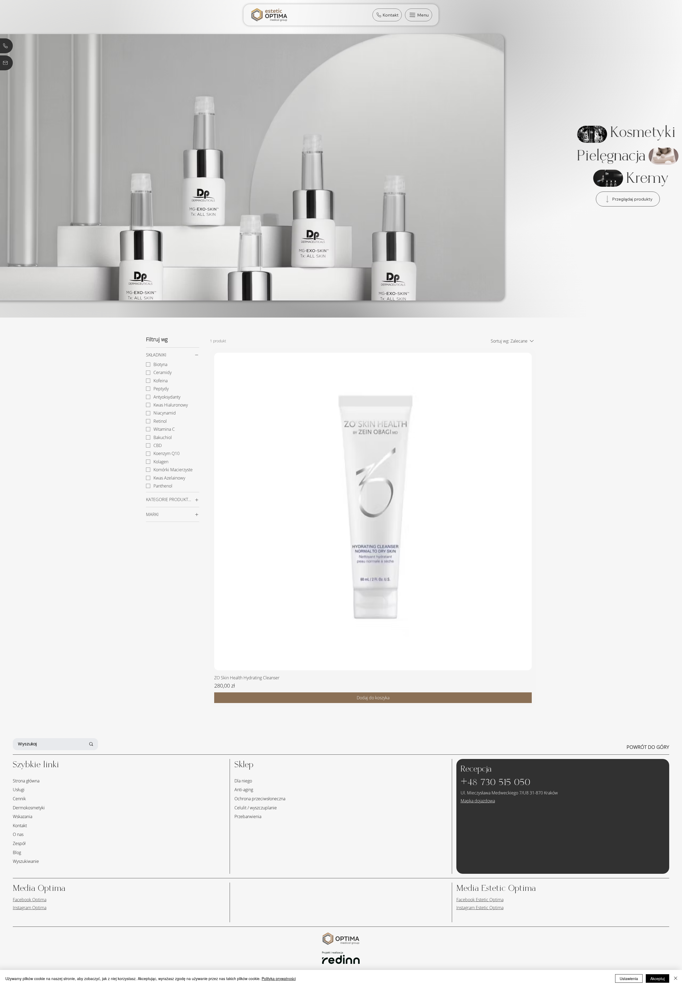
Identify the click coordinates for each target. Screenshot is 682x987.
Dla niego (243, 781)
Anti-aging (243, 790)
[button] (418, 15)
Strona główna (26, 781)
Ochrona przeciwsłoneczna (259, 799)
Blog (17, 852)
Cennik (19, 799)
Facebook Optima (29, 900)
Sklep (243, 765)
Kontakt (20, 825)
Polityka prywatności (279, 978)
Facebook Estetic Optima (480, 900)
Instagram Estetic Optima (480, 908)
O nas (18, 834)
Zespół (19, 843)
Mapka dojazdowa (478, 801)
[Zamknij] (675, 978)
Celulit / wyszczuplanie (255, 808)
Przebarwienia (247, 816)
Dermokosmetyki (29, 808)
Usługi (19, 790)
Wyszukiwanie (26, 861)
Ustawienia (629, 978)
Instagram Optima (29, 908)
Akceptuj (657, 978)
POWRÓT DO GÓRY (648, 747)
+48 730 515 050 (495, 782)
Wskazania (22, 816)
